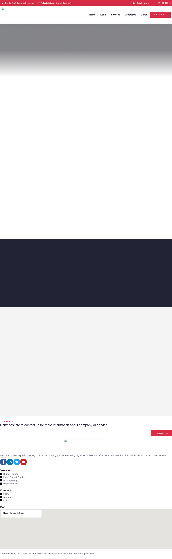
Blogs (144, 15)
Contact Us (130, 15)
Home (92, 15)
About (103, 15)
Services (115, 15)
